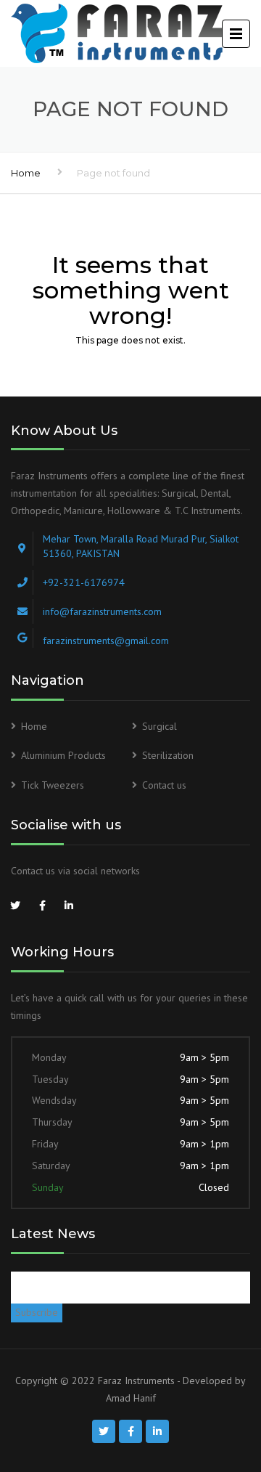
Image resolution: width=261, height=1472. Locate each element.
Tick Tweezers (52, 785)
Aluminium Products (63, 755)
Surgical (159, 726)
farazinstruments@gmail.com (106, 640)
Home (26, 173)
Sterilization (168, 755)
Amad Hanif (131, 1397)
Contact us (164, 785)
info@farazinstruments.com (102, 611)
